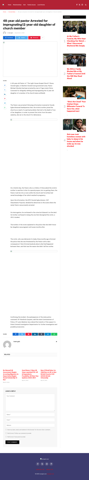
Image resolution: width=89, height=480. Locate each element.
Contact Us (40, 469)
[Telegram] (5, 103)
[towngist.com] (3, 4)
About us (49, 469)
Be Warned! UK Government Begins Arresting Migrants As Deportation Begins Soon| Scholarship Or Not (10, 375)
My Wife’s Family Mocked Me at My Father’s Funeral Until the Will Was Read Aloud (76, 73)
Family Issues (31, 4)
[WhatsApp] (5, 107)
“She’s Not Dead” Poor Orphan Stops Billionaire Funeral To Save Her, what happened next (76, 106)
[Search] (85, 5)
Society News (8, 16)
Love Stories (41, 4)
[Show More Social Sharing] (42, 37)
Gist (24, 4)
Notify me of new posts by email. (16, 437)
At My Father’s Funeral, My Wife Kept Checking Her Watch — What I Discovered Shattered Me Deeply (76, 41)
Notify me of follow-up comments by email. (19, 433)
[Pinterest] (5, 98)
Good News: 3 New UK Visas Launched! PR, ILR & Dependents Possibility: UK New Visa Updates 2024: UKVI (30, 374)
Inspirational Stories (70, 32)
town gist (10, 32)
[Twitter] (5, 90)
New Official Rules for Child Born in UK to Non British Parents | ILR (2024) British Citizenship (48, 374)
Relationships (17, 4)
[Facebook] (5, 85)
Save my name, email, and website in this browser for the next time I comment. (28, 429)
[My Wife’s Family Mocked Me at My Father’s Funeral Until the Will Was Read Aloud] (74, 60)
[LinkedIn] (5, 94)
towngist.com (50, 474)
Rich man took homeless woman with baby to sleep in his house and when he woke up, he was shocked (76, 140)
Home (9, 4)
